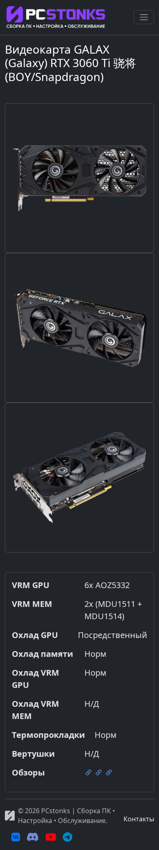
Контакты (139, 818)
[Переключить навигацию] (144, 17)
